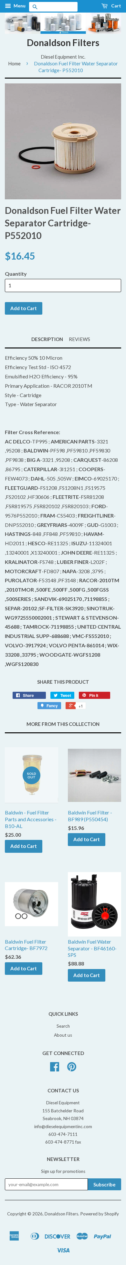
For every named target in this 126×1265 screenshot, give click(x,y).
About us (63, 1035)
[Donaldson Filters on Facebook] (54, 1068)
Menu (19, 5)
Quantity (16, 274)
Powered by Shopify (99, 1213)
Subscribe (104, 1184)
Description (47, 339)
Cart (115, 5)
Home (14, 63)
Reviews (79, 339)
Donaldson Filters (63, 42)
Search (63, 1026)
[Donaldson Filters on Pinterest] (72, 1068)
